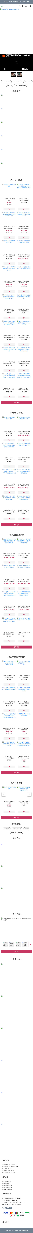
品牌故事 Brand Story (8, 1170)
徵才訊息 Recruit (6, 1168)
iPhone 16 (9, 85)
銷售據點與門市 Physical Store (10, 1166)
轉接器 (12, 832)
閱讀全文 (16, 951)
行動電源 (27, 829)
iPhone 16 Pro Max (6, 82)
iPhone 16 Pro (17, 82)
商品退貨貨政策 (8, 1187)
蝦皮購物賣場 (7, 1181)
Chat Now (14, 1200)
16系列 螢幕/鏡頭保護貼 (20, 85)
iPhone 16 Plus (28, 82)
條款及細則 (8, 1183)
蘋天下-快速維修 (8, 1189)
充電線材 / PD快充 (17, 829)
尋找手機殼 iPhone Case (8, 1164)
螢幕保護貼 (6, 829)
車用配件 (20, 832)
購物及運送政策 (8, 1185)
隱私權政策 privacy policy (8, 1172)
